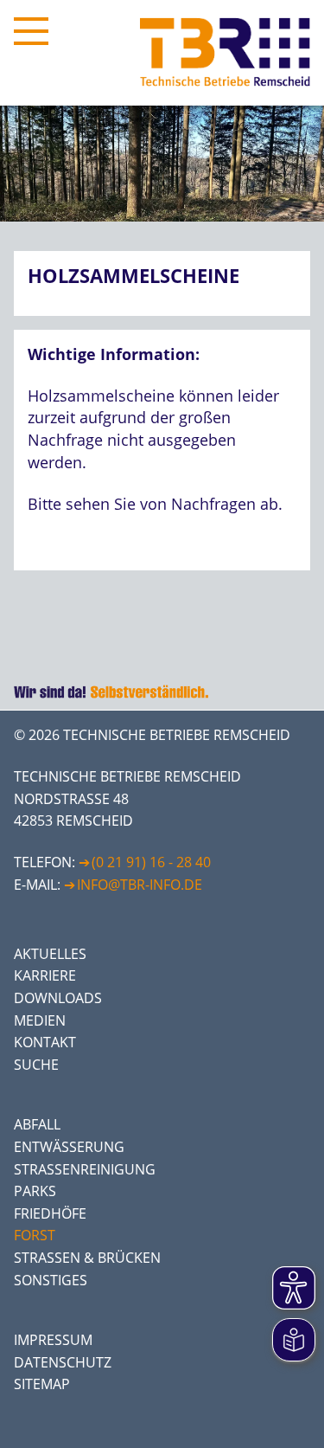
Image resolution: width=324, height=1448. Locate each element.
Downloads (58, 997)
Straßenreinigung (85, 1169)
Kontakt (45, 1042)
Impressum (53, 1339)
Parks (35, 1190)
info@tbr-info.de (139, 884)
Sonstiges (50, 1280)
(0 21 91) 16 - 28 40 (151, 862)
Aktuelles (50, 953)
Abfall (37, 1124)
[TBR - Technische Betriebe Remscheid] (225, 52)
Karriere (45, 975)
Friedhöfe (50, 1213)
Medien (40, 1020)
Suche (36, 1064)
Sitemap (42, 1383)
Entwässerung (69, 1146)
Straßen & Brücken (87, 1257)
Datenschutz (62, 1362)
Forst (34, 1235)
